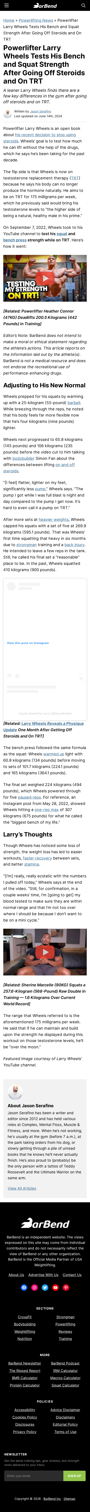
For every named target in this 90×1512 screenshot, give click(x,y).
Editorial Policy (65, 1424)
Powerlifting (65, 1324)
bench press (15, 240)
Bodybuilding (25, 1324)
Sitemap (69, 1498)
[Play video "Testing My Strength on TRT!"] (45, 278)
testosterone (15, 178)
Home (8, 20)
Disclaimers (65, 1417)
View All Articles (22, 1188)
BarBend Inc (52, 1498)
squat (62, 233)
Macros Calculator (65, 1378)
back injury (74, 544)
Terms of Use (65, 1432)
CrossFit (25, 1317)
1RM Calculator (65, 1370)
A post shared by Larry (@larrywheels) (45, 713)
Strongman (65, 1317)
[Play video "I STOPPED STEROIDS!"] (45, 952)
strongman (26, 544)
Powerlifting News (36, 20)
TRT (75, 178)
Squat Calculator (65, 1385)
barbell (74, 402)
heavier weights (54, 519)
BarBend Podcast (65, 1363)
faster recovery (37, 858)
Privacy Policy (24, 1432)
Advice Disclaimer (65, 1410)
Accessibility (24, 1410)
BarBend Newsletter (24, 1363)
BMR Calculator (25, 1378)
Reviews (65, 1331)
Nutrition (24, 1338)
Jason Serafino (40, 111)
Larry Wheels (37, 128)
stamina (31, 864)
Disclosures (24, 1424)
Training (65, 1338)
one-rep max (47, 809)
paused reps (29, 797)
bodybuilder (23, 458)
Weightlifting (24, 1331)
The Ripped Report (24, 1370)
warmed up (53, 754)
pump (40, 489)
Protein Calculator (25, 1385)
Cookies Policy (24, 1417)
